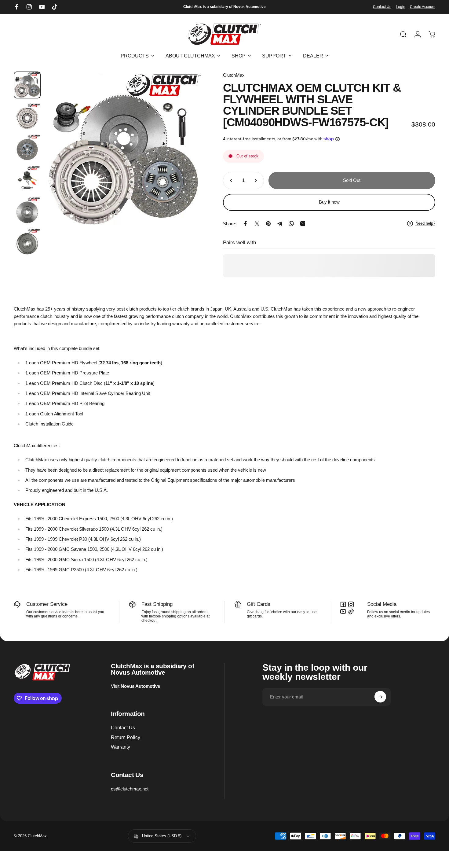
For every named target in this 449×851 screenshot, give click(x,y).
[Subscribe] (380, 697)
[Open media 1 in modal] (123, 150)
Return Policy (125, 737)
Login (400, 7)
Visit (135, 686)
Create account (422, 7)
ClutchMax (234, 75)
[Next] (187, 161)
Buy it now (329, 202)
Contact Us (382, 7)
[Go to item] (27, 85)
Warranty (120, 746)
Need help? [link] (425, 223)
